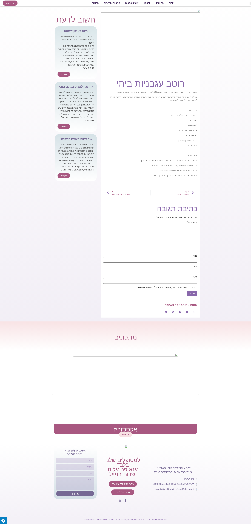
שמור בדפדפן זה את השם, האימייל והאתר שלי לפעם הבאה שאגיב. (165, 287)
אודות (171, 3)
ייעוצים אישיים (132, 3)
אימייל (193, 266)
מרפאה (95, 3)
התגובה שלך (190, 222)
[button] (194, 312)
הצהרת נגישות (102, 520)
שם (195, 256)
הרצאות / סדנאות (112, 3)
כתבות (147, 3)
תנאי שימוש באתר (90, 520)
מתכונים (160, 3)
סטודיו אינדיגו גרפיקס (116, 520)
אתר (195, 277)
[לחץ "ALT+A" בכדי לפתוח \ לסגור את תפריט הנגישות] (3, 520)
